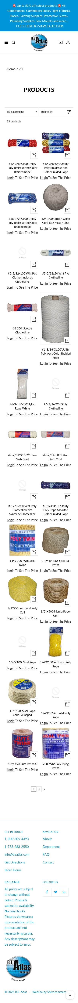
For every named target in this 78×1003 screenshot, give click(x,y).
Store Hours (13, 870)
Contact (48, 862)
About (47, 839)
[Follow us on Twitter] (55, 892)
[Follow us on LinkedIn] (64, 892)
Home (11, 69)
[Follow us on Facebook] (47, 892)
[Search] (13, 42)
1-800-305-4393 (17, 839)
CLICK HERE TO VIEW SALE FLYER (39, 26)
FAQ (46, 854)
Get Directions (15, 862)
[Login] (68, 42)
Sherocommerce (57, 991)
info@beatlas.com (17, 854)
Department (51, 847)
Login (10, 178)
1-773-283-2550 (17, 847)
